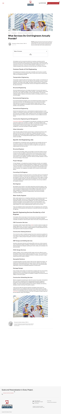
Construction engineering (18, 121)
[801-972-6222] (39, 3)
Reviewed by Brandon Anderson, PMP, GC (21, 322)
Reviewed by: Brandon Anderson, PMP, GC (19, 43)
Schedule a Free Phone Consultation (53, 3)
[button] (46, 51)
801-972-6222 (43, 3)
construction (15, 291)
